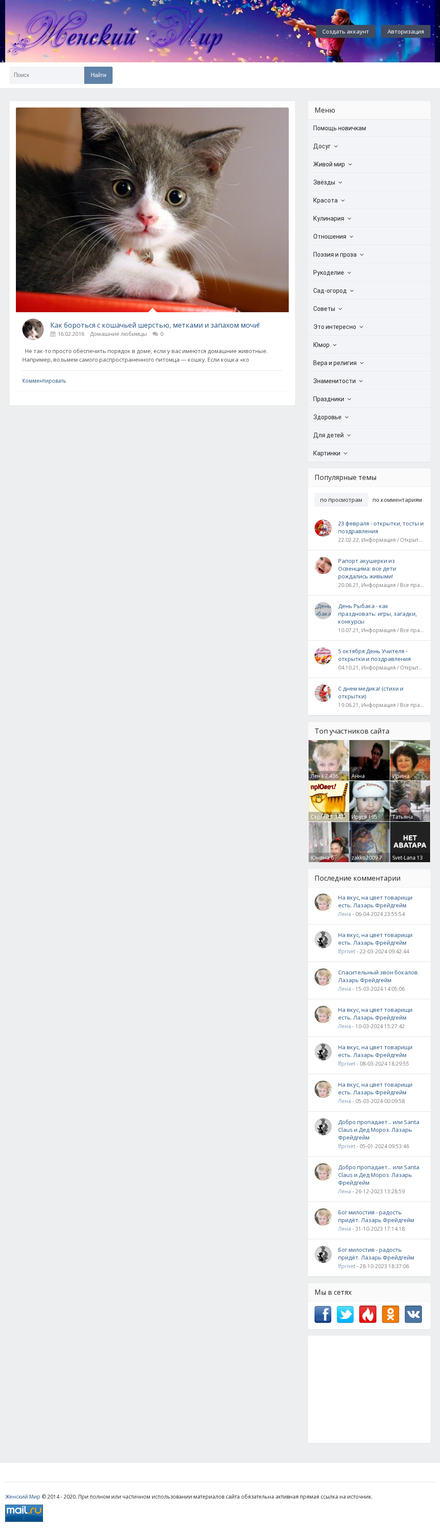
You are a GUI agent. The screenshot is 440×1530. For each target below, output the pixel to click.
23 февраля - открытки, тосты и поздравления (381, 527)
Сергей (320, 816)
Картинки (326, 453)
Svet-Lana (404, 857)
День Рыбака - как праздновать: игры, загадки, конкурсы (377, 613)
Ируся (359, 816)
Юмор (321, 344)
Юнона (320, 857)
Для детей (328, 435)
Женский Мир (22, 1496)
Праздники (328, 399)
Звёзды (324, 182)
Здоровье (327, 417)
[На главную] (138, 31)
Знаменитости (334, 381)
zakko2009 (364, 857)
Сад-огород (330, 290)
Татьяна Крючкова (405, 820)
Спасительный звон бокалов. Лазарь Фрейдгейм (378, 976)
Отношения (329, 236)
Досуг (322, 146)
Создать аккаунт (345, 31)
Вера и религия (335, 362)
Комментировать (44, 380)
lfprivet (346, 951)
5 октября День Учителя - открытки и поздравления (374, 655)
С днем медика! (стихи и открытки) (370, 692)
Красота (325, 200)
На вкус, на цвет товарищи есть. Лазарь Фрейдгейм (375, 901)
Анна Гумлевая (363, 779)
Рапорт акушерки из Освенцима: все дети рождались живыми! (367, 568)
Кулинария (328, 218)
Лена (317, 776)
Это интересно (334, 326)
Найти (98, 75)
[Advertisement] (369, 1389)
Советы (324, 308)
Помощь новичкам (339, 128)
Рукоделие (328, 272)
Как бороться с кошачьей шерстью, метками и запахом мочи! (155, 325)
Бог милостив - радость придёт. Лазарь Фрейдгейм (376, 1216)
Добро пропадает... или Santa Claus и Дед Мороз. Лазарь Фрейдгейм (378, 1129)
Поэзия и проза (335, 254)
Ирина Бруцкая (402, 779)
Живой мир (329, 164)
